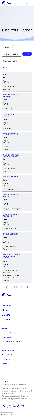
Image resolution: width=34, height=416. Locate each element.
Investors (6, 305)
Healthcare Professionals (10, 333)
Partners (6, 319)
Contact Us (5, 364)
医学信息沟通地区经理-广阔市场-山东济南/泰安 (11, 155)
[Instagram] (18, 406)
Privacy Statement (8, 350)
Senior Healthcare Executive (9, 115)
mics (4, 74)
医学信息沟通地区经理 (10, 134)
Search (27, 3)
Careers (6, 315)
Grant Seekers (7, 337)
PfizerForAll (6, 328)
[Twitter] (4, 406)
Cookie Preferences (6, 414)
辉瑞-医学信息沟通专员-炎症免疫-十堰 (11, 215)
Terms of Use (6, 359)
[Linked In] (14, 406)
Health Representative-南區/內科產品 (10, 95)
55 (22, 287)
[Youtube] (23, 406)
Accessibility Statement (9, 355)
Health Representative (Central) (10, 195)
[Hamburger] (31, 3)
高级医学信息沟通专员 (10, 176)
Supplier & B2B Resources (11, 342)
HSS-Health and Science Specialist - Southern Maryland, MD (11, 256)
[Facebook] (9, 406)
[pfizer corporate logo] (6, 3)
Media (5, 310)
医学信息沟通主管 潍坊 (10, 234)
